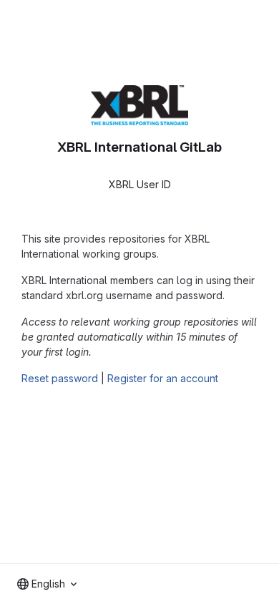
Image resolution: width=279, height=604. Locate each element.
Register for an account (162, 378)
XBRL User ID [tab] (140, 184)
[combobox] (47, 584)
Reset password (59, 378)
